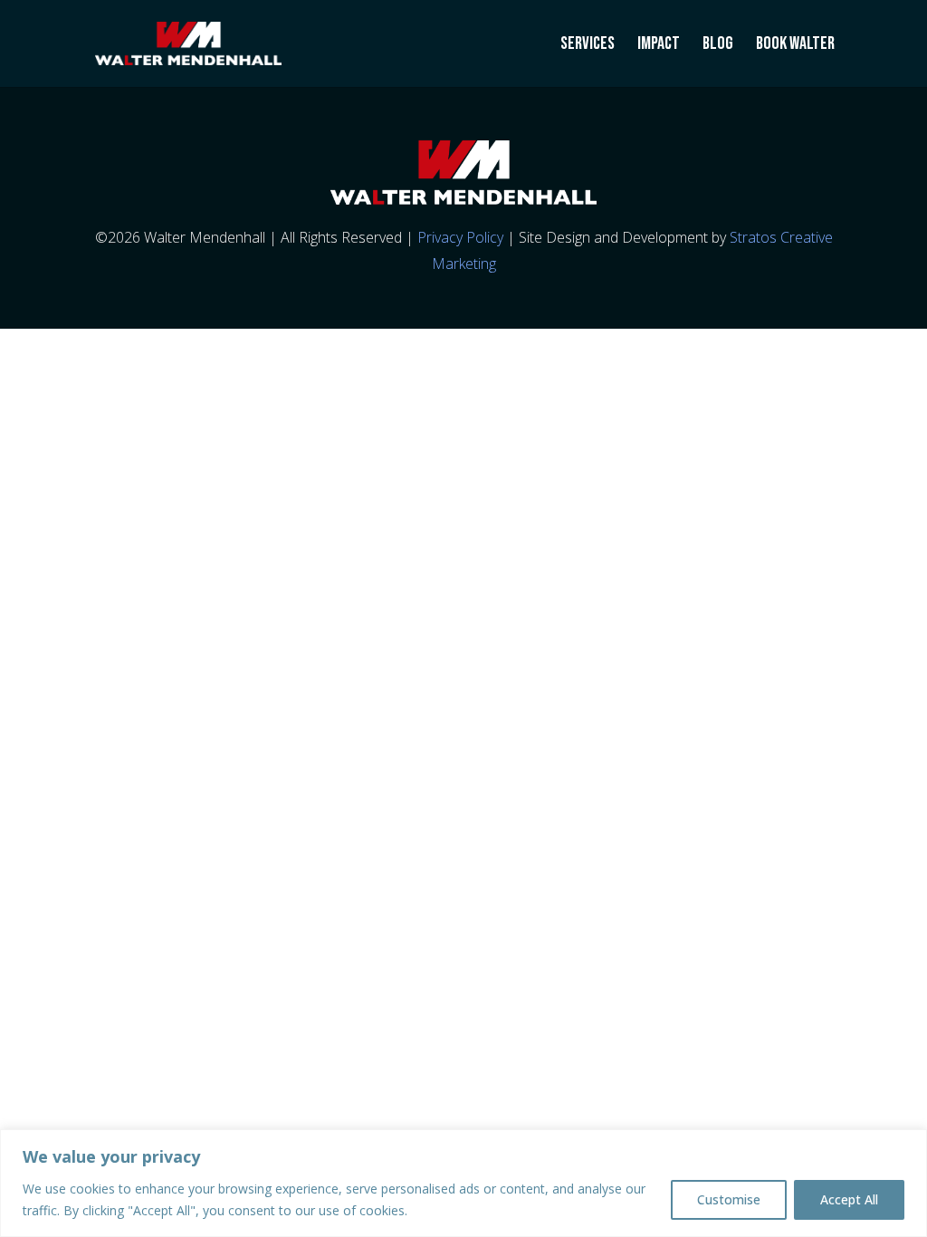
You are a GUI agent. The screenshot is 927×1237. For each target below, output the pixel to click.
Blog (717, 45)
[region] (463, 1183)
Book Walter (795, 45)
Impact (658, 45)
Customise (728, 1199)
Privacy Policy (460, 237)
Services (587, 45)
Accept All (849, 1199)
